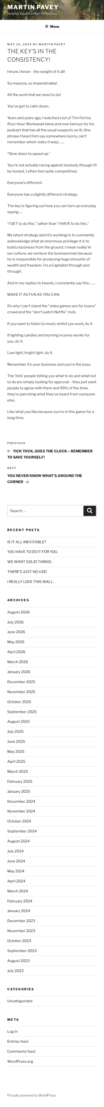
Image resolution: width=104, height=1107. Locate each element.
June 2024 (16, 861)
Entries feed (17, 1041)
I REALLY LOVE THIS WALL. (30, 582)
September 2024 (22, 831)
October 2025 (19, 702)
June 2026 (16, 632)
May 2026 (15, 642)
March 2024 (17, 891)
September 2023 (22, 951)
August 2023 (18, 961)
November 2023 (21, 931)
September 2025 (22, 712)
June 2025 (16, 741)
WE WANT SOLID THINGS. (29, 562)
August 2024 (18, 841)
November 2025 (21, 692)
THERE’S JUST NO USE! (27, 572)
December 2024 (21, 801)
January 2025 (18, 791)
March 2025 (17, 771)
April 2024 (16, 881)
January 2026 (18, 672)
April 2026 (16, 652)
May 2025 (15, 751)
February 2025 (19, 781)
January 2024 (18, 911)
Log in (12, 1031)
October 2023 (19, 941)
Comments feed (21, 1051)
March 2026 (17, 662)
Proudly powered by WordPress (31, 1095)
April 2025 (16, 761)
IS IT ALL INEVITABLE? (26, 542)
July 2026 (15, 622)
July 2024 (15, 851)
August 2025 (18, 721)
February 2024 (19, 901)
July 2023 (15, 971)
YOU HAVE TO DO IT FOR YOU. (32, 552)
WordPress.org (20, 1061)
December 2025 (21, 682)
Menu (54, 26)
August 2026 (18, 612)
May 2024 (15, 871)
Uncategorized (19, 1001)
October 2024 (19, 821)
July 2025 (15, 731)
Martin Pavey (33, 7)
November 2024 (21, 811)
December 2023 (21, 921)
